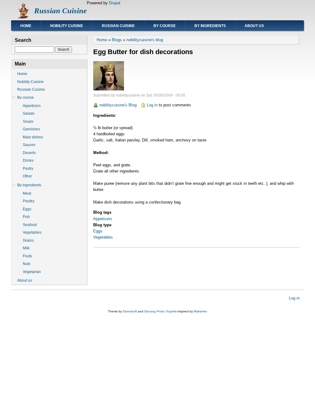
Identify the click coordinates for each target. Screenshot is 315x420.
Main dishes (33, 137)
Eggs (97, 231)
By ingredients (210, 26)
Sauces (29, 145)
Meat (27, 193)
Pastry (28, 168)
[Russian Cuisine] (23, 17)
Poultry (28, 201)
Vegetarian (32, 272)
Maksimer (200, 311)
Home (25, 26)
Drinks (28, 160)
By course (165, 26)
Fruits (27, 256)
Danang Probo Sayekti (160, 311)
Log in (152, 105)
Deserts (29, 153)
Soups (28, 121)
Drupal (114, 3)
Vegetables (103, 237)
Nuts (26, 264)
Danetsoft (130, 311)
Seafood (30, 225)
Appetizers (102, 218)
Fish (26, 217)
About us (254, 26)
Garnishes (31, 129)
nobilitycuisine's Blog (118, 105)
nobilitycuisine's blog (144, 40)
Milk (26, 248)
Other (27, 176)
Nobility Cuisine (66, 26)
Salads (28, 113)
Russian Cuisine (60, 10)
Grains (28, 240)
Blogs (117, 40)
